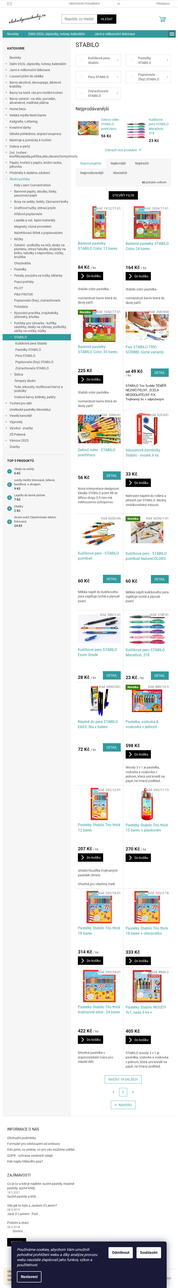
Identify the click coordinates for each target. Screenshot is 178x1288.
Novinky (15, 57)
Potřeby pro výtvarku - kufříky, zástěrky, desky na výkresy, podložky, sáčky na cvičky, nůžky (40, 327)
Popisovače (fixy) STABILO (34, 362)
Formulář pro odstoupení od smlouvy (33, 1144)
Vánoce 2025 (19, 440)
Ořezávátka (22, 263)
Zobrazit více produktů (121, 150)
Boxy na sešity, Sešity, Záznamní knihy (41, 202)
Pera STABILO (25, 356)
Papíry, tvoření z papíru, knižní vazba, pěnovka (36, 164)
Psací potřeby (24, 282)
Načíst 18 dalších (123, 1079)
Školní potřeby (20, 179)
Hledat (107, 19)
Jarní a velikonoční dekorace (30, 70)
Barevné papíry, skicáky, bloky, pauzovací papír (35, 193)
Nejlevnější (118, 163)
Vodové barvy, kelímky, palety (35, 397)
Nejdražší (142, 163)
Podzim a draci (18, 1223)
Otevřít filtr (123, 195)
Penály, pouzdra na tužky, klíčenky (38, 275)
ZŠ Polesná (17, 434)
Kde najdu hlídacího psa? (25, 1161)
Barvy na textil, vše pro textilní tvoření (36, 93)
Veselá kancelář (21, 415)
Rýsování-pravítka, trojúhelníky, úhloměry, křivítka (36, 315)
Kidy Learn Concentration (32, 185)
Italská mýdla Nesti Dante (28, 115)
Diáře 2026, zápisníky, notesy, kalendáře (38, 64)
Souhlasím (149, 1252)
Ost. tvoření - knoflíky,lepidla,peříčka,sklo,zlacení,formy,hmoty (40, 154)
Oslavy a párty (20, 146)
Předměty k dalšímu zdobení (30, 173)
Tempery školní (24, 381)
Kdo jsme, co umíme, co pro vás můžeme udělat (41, 1149)
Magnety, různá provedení (32, 226)
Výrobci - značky (21, 428)
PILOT (18, 288)
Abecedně (120, 173)
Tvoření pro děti (21, 403)
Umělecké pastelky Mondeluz (30, 409)
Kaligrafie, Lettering (24, 121)
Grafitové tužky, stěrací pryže (35, 208)
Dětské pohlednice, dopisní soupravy (35, 134)
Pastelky (20, 269)
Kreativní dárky (20, 127)
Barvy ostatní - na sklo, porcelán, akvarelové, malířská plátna (33, 101)
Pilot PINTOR (23, 294)
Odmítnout (120, 1252)
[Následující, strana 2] (123, 1092)
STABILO (20, 337)
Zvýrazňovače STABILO (32, 368)
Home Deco (18, 109)
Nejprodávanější (91, 173)
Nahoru (125, 1105)
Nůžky (18, 239)
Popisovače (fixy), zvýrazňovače (37, 300)
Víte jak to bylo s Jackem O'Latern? (32, 1205)
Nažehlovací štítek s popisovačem (38, 233)
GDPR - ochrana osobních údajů (30, 1155)
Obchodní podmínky (84, 3)
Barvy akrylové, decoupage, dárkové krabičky (35, 84)
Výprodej (16, 422)
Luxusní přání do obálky (27, 76)
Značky (15, 447)
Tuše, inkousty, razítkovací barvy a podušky (38, 389)
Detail (160, 373)
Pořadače (21, 307)
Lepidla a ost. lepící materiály (34, 220)
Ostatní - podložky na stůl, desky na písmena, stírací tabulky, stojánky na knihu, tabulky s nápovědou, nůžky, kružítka (40, 251)
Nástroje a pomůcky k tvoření (30, 140)
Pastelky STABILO (28, 350)
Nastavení (29, 1277)
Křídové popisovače (28, 214)
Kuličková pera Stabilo (31, 343)
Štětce (18, 374)
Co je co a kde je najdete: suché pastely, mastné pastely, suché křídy (40, 1186)
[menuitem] (13, 34)
